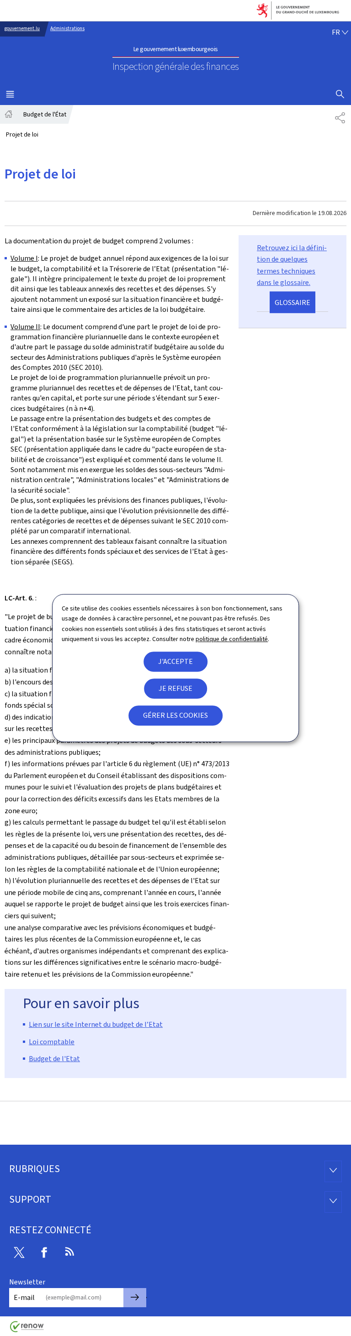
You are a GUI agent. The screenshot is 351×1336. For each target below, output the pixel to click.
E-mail (24, 1297)
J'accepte (175, 661)
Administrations (67, 28)
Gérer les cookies (175, 715)
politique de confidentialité (232, 639)
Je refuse (175, 688)
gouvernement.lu (22, 28)
